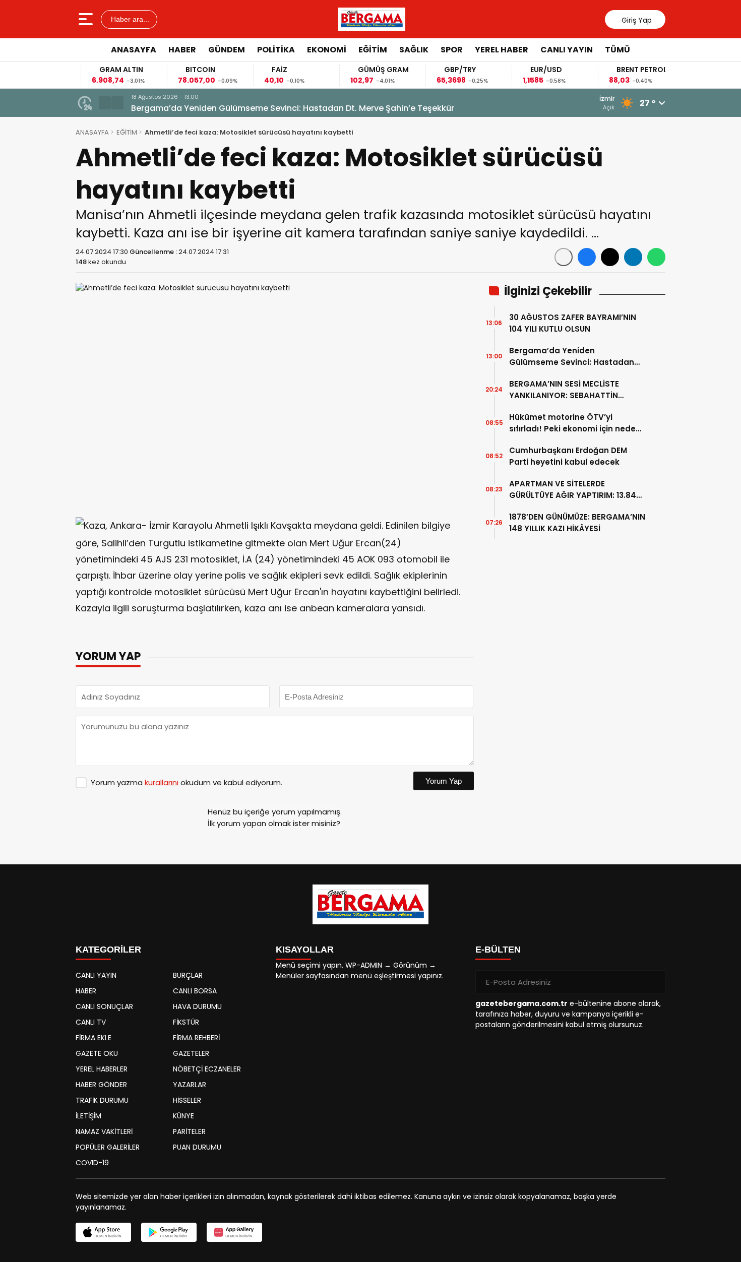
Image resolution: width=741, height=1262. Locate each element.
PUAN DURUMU (197, 1147)
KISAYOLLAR (305, 949)
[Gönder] (653, 981)
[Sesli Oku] (563, 257)
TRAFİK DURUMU (102, 1100)
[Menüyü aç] (87, 19)
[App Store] (103, 1232)
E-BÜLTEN (498, 949)
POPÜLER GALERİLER (108, 1147)
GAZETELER (191, 1053)
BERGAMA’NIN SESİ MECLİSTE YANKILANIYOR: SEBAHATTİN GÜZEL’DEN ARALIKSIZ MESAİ (564, 389)
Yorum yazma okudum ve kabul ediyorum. (186, 782)
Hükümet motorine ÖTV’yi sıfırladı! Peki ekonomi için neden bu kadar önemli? (575, 423)
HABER (182, 49)
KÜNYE (183, 1116)
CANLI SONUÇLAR (104, 1006)
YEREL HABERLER (102, 1069)
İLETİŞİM (88, 1116)
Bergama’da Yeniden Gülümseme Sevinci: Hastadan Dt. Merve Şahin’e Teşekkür (292, 108)
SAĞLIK (413, 49)
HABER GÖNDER (101, 1085)
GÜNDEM (226, 49)
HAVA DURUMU (197, 1006)
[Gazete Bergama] (371, 19)
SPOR (452, 49)
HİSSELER (187, 1100)
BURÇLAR (188, 975)
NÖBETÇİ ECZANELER (207, 1069)
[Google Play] (169, 1232)
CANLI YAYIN (566, 49)
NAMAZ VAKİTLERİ (104, 1131)
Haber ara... (129, 19)
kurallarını (161, 782)
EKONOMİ (326, 49)
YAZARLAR (189, 1085)
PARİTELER (189, 1131)
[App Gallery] (234, 1232)
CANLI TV (91, 1022)
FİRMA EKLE (93, 1038)
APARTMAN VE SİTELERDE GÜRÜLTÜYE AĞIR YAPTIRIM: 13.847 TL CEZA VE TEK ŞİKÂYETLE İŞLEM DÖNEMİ (575, 489)
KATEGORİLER (108, 949)
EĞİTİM (372, 49)
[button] (105, 102)
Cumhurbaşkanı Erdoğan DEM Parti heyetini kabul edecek (568, 456)
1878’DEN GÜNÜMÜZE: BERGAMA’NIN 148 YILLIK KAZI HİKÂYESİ (577, 523)
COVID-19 (92, 1163)
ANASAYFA (133, 49)
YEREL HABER (501, 49)
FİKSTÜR (186, 1022)
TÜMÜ (617, 49)
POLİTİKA (276, 49)
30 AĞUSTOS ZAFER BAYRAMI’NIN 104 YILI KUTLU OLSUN (572, 323)
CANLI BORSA (195, 991)
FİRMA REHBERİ (196, 1038)
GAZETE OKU (97, 1053)
